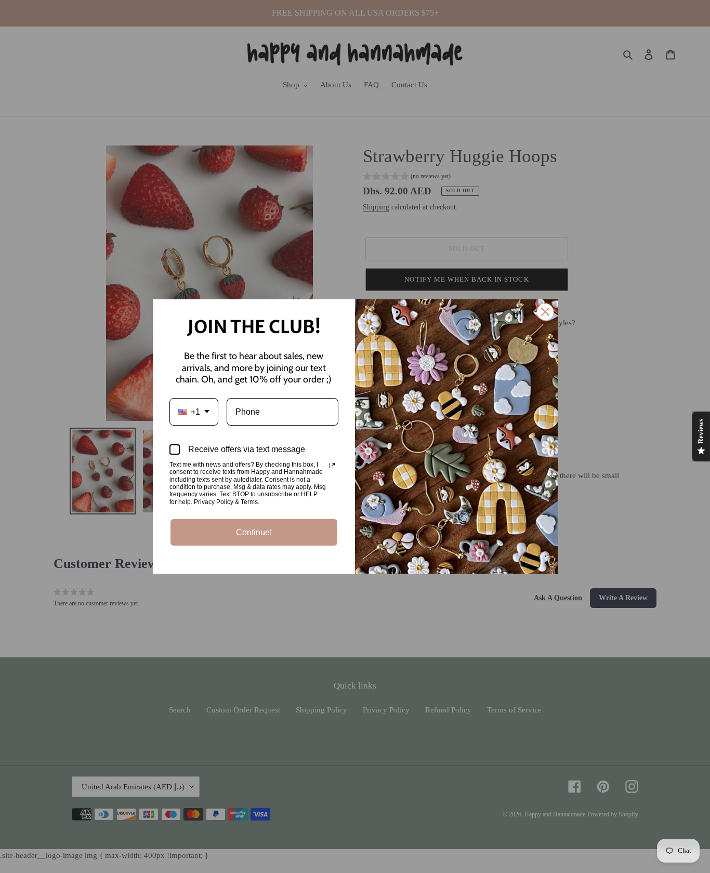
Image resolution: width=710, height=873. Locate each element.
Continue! (254, 532)
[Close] (545, 311)
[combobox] (193, 412)
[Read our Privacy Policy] (332, 465)
